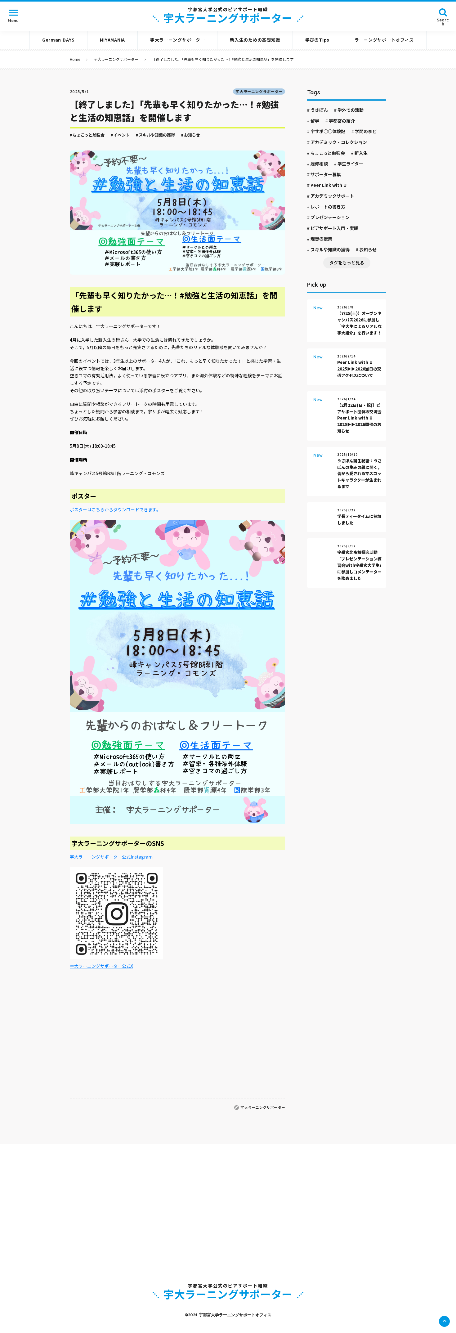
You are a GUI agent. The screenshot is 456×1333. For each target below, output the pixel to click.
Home (75, 59)
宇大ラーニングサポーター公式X (101, 966)
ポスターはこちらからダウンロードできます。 (115, 509)
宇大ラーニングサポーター (116, 59)
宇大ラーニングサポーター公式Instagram (111, 857)
